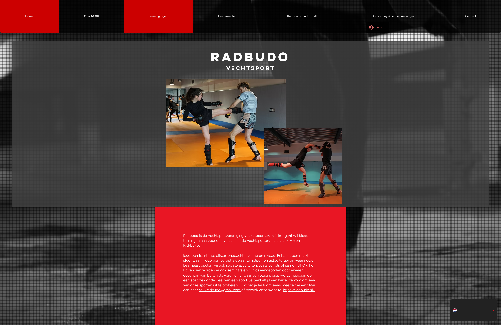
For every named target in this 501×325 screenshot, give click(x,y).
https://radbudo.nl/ (299, 290)
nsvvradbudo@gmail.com (220, 290)
